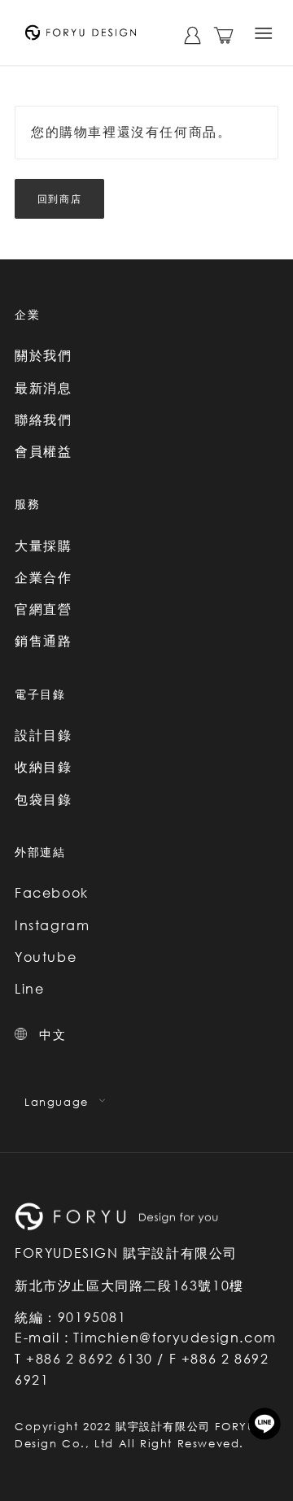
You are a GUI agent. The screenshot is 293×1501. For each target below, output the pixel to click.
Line (29, 989)
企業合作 (43, 577)
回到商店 (59, 199)
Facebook (52, 893)
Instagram (52, 925)
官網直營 (43, 609)
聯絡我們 (43, 419)
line (264, 1423)
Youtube (46, 957)
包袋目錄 (43, 799)
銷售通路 (43, 641)
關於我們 (43, 355)
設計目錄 (43, 735)
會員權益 (43, 451)
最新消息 (43, 388)
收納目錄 (43, 767)
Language (56, 1101)
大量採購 (43, 545)
